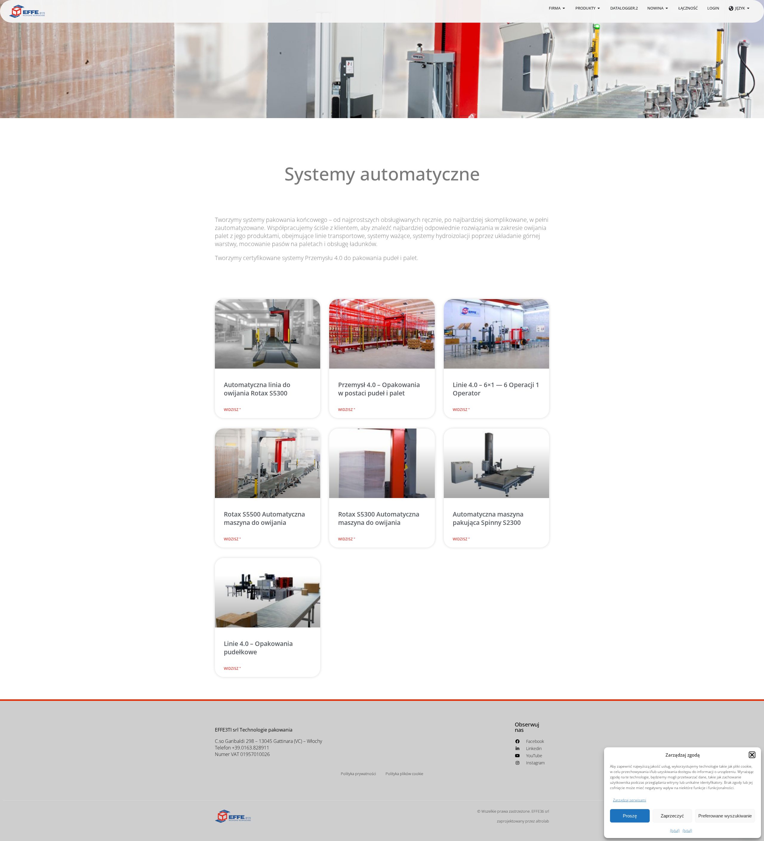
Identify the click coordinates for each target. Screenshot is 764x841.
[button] (752, 755)
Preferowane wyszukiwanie (725, 815)
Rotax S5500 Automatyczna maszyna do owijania (264, 518)
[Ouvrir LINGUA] (748, 8)
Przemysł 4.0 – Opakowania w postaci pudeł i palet (379, 389)
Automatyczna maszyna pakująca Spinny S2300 (488, 518)
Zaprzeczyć (672, 815)
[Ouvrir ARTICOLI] (667, 8)
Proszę (630, 815)
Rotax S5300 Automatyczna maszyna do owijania (378, 518)
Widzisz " (232, 409)
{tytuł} (675, 830)
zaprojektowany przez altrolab (523, 821)
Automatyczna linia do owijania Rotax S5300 (257, 389)
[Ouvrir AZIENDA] (564, 8)
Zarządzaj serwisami (629, 800)
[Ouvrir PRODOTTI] (599, 8)
